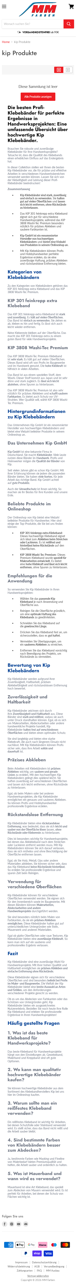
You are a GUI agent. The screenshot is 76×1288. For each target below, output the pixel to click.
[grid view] (58, 70)
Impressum (21, 1262)
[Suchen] (69, 23)
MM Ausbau (52, 1270)
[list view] (67, 70)
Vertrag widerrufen (38, 1275)
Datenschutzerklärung (44, 1262)
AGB (37, 1266)
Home (6, 42)
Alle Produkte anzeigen (38, 96)
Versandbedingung (54, 1266)
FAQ (39, 1270)
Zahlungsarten (25, 1270)
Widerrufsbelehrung (19, 1266)
